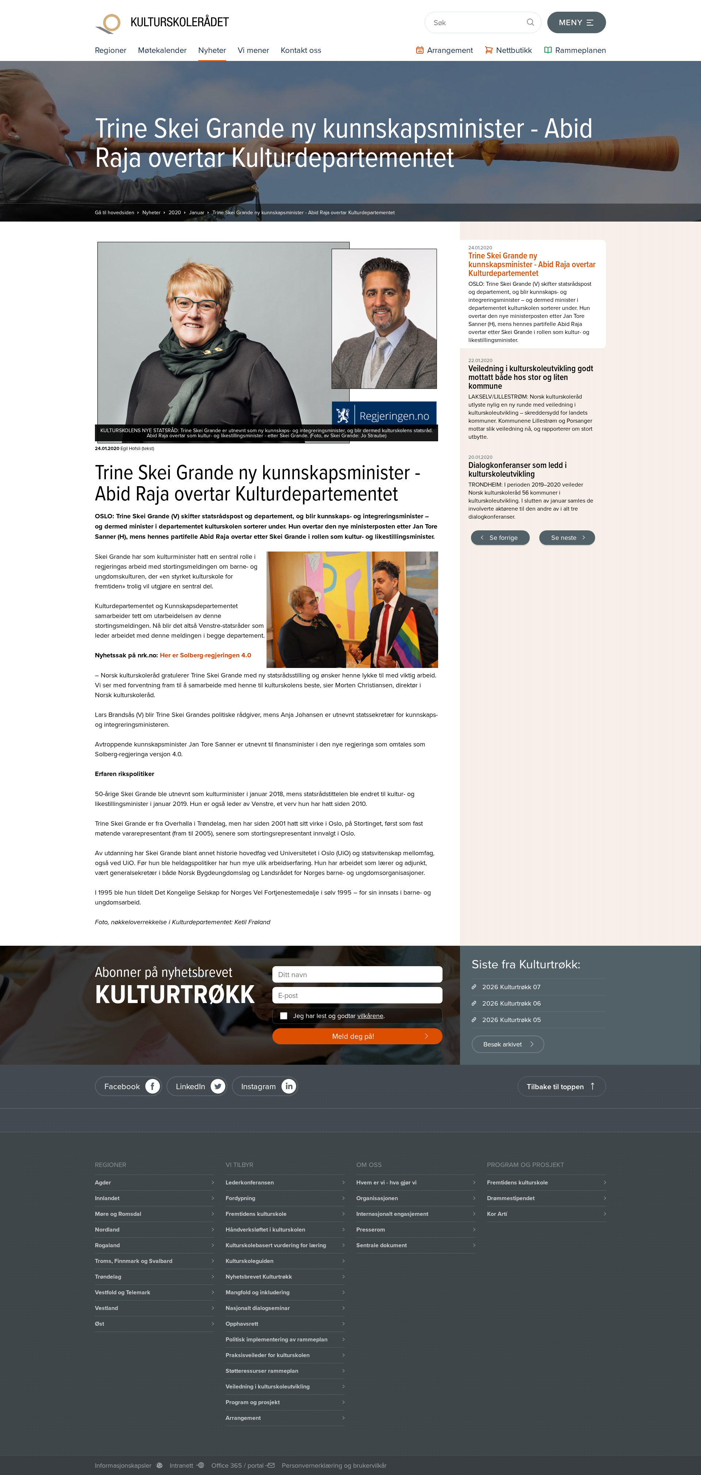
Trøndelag (108, 1276)
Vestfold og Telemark (122, 1292)
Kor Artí (497, 1214)
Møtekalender (162, 49)
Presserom (370, 1229)
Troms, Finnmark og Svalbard (133, 1261)
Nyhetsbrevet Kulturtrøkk (259, 1276)
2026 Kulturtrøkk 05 (511, 1019)
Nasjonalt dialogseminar (258, 1308)
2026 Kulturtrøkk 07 (511, 986)
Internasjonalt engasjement (392, 1214)
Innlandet (107, 1198)
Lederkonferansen (250, 1182)
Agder (103, 1182)
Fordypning (240, 1198)
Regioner (110, 49)
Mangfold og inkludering (258, 1292)
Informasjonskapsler (123, 1465)
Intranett (181, 1465)
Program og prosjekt (253, 1402)
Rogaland (107, 1245)
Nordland (107, 1229)
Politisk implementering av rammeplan (276, 1339)
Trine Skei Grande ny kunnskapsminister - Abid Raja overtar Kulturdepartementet (303, 212)
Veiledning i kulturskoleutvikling (268, 1386)
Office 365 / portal (237, 1465)
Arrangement (243, 1418)
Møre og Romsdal (118, 1214)
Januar (196, 212)
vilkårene (370, 1015)
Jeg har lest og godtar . (339, 1015)
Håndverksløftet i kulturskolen (265, 1229)
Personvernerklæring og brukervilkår (334, 1465)
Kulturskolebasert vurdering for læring (276, 1245)
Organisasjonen (377, 1198)
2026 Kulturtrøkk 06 (511, 1003)
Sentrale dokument (381, 1245)
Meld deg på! (353, 1036)
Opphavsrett (242, 1324)
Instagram (258, 1086)
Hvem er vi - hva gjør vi (386, 1182)
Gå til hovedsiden (114, 212)
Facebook (122, 1086)
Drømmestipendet (511, 1198)
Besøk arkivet (502, 1044)
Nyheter (212, 49)
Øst (99, 1324)
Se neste (563, 537)
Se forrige (504, 537)
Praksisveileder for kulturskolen (268, 1355)
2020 (175, 212)
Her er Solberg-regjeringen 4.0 (205, 655)
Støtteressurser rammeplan (262, 1371)
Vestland (106, 1308)
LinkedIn (190, 1086)
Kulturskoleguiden (249, 1261)
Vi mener (253, 49)
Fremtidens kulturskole (256, 1214)
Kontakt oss (301, 49)
